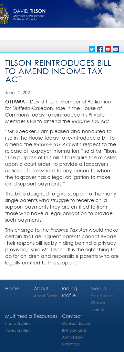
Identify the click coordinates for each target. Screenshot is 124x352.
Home (12, 288)
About (41, 288)
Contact (72, 316)
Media (98, 288)
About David (46, 295)
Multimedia (18, 316)
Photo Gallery (17, 323)
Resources (45, 316)
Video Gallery (17, 330)
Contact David (76, 323)
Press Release (103, 295)
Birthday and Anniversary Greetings (74, 337)
